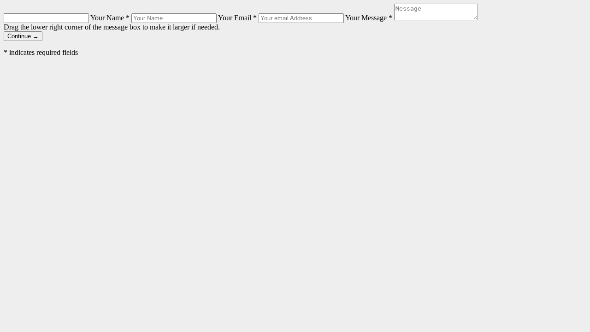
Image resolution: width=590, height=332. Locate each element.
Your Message (368, 18)
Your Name (110, 18)
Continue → (23, 36)
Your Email (237, 18)
